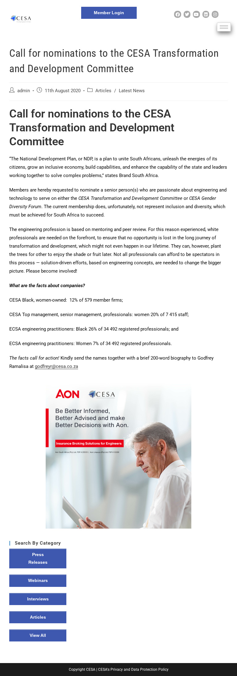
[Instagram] (215, 14)
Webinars (38, 580)
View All (38, 635)
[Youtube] (196, 14)
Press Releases (38, 558)
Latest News (132, 90)
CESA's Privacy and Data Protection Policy (133, 669)
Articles (103, 90)
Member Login (109, 12)
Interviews (38, 598)
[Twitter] (187, 14)
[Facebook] (177, 14)
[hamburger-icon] (224, 27)
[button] (118, 456)
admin (23, 90)
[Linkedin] (205, 14)
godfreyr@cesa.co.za (56, 366)
